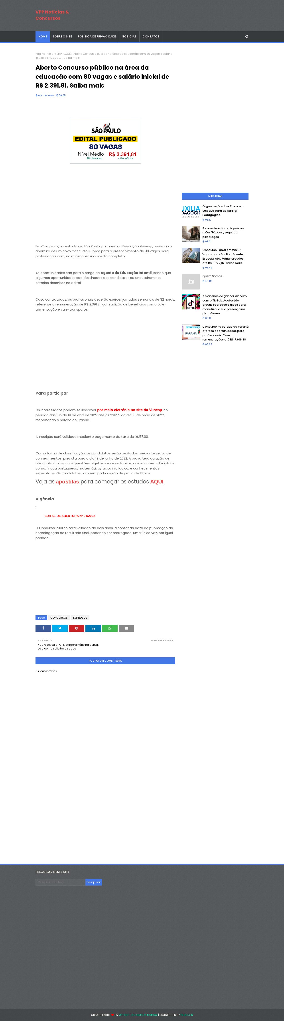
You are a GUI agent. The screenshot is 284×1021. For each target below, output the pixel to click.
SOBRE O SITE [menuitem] (62, 36)
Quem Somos (212, 276)
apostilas (68, 482)
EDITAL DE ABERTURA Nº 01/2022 (70, 516)
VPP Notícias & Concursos (52, 15)
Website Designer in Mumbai (138, 1015)
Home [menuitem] (42, 36)
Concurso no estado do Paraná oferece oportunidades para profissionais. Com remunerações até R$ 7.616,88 (225, 333)
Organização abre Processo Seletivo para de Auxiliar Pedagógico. (222, 210)
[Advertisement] (105, 196)
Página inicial (45, 54)
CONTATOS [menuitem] (150, 36)
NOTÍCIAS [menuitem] (129, 36)
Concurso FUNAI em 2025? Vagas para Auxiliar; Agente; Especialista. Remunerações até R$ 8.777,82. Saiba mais (223, 256)
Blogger (187, 1015)
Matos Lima (46, 95)
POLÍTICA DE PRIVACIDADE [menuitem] (97, 36)
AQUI (157, 482)
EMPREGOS (64, 54)
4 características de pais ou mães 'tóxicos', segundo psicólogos (223, 232)
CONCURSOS (59, 618)
